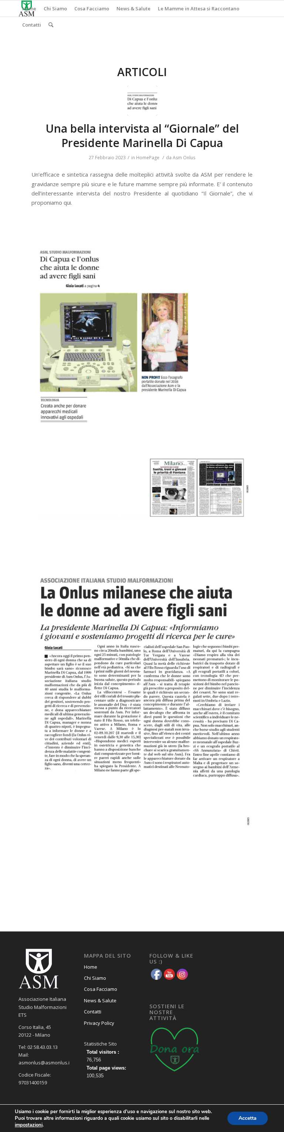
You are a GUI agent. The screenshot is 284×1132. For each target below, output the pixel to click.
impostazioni (29, 1125)
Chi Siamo (95, 978)
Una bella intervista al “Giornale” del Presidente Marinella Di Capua (142, 135)
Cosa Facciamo (100, 989)
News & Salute (100, 1000)
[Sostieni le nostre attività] (174, 1073)
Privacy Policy (99, 1023)
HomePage (147, 157)
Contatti (92, 1011)
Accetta (248, 1118)
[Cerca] (51, 25)
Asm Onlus (184, 157)
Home (90, 967)
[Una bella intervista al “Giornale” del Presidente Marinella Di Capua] (142, 101)
